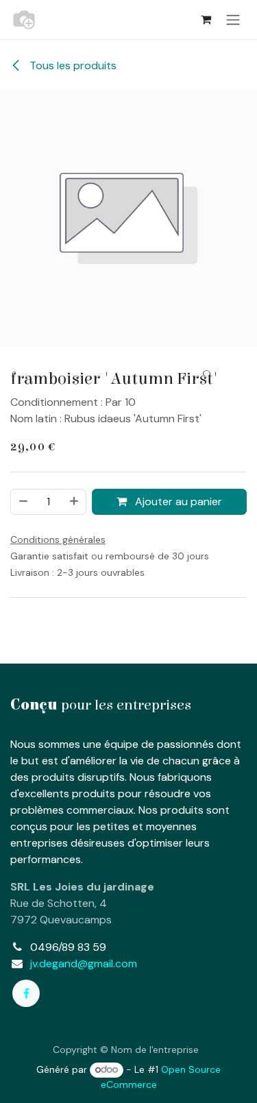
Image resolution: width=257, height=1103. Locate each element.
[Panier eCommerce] (205, 19)
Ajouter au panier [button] (177, 501)
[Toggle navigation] (233, 19)
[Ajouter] (74, 501)
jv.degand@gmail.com (83, 963)
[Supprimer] (22, 501)
